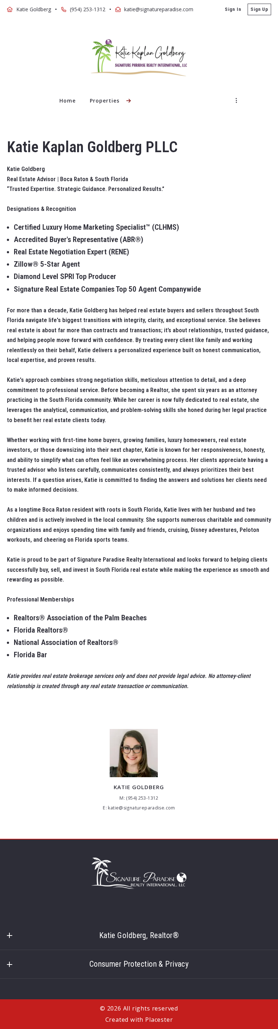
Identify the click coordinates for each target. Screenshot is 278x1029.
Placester (159, 1020)
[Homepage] (139, 58)
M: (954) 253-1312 (138, 798)
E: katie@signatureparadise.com (139, 808)
